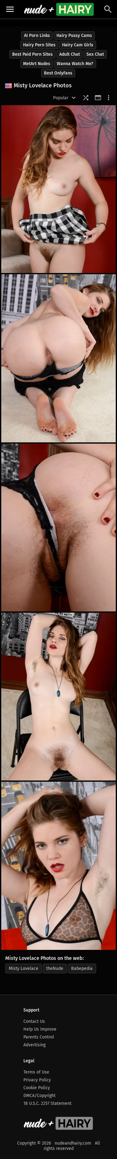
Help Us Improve (39, 1029)
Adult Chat (69, 54)
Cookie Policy (36, 1087)
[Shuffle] (86, 97)
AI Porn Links (37, 35)
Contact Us (34, 1021)
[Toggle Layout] (98, 97)
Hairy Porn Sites (39, 45)
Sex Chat (95, 54)
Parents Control (38, 1037)
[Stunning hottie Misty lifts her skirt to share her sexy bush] (58, 189)
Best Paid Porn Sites (32, 54)
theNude (54, 968)
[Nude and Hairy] (59, 9)
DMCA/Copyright (39, 1095)
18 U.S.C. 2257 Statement (47, 1103)
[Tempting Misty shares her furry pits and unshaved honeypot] (58, 527)
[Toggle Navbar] (10, 9)
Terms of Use (36, 1072)
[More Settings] (108, 97)
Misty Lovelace (23, 968)
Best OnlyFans (58, 73)
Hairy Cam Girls (77, 45)
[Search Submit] (108, 9)
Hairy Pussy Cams (74, 35)
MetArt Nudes (36, 63)
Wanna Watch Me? (75, 63)
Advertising (34, 1045)
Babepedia (82, 968)
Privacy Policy (37, 1080)
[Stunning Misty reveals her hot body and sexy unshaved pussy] (58, 358)
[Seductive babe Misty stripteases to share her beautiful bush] (58, 865)
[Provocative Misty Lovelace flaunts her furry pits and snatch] (58, 696)
